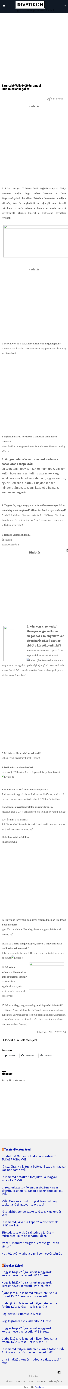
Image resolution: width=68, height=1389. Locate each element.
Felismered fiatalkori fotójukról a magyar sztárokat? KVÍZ (29, 1179)
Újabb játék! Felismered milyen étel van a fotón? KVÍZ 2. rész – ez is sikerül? (29, 1340)
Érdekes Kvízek (13, 1265)
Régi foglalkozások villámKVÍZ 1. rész (26, 1321)
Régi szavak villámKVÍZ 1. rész (21, 1314)
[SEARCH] (65, 6)
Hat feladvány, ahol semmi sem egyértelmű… (32, 1253)
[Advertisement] (34, 48)
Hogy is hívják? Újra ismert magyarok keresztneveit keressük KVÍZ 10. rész (27, 1284)
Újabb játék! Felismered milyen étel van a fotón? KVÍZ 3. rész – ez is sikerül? (29, 1305)
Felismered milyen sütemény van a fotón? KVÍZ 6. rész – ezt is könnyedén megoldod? (33, 1351)
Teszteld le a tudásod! (17, 1149)
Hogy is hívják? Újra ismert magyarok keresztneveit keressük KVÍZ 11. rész (27, 1274)
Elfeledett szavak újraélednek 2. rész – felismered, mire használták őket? (28, 1234)
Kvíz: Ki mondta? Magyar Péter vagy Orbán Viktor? (30, 1244)
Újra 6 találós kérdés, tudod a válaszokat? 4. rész (32, 1361)
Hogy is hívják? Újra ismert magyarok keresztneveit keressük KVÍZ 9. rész (27, 1330)
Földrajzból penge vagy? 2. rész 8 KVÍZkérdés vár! (32, 1213)
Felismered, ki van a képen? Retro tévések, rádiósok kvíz (30, 1224)
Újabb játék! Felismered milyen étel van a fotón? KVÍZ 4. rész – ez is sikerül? (29, 1294)
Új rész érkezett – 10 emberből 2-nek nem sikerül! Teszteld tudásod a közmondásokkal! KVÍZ (32, 1191)
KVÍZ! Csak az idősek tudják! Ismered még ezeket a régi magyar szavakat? (29, 1203)
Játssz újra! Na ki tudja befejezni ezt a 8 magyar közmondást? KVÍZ (34, 1168)
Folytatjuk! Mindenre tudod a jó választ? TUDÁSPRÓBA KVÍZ (29, 1158)
